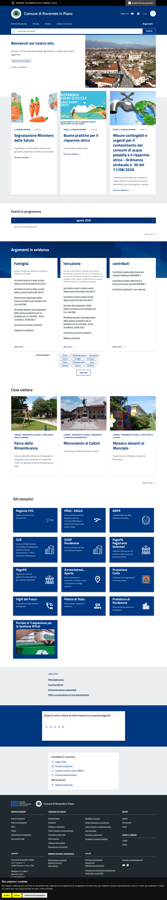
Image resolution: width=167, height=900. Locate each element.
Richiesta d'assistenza (93, 859)
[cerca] (153, 13)
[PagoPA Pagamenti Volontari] (146, 549)
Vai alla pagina (21, 157)
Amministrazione (18, 811)
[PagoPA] (49, 579)
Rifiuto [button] (17, 895)
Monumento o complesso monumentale (83, 436)
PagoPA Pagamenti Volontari (119, 543)
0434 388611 (70, 770)
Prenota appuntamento (66, 775)
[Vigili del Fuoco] (49, 605)
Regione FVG (24, 510)
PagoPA (21, 569)
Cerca (149, 31)
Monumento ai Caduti (82, 443)
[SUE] (49, 549)
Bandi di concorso (55, 863)
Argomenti (148, 23)
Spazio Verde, (48, 434)
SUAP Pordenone (71, 541)
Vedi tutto (149, 234)
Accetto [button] (6, 895)
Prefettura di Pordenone (121, 601)
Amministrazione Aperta (76, 571)
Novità (125, 811)
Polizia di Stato (74, 599)
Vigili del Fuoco (26, 599)
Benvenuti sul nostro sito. (33, 43)
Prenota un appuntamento (132, 860)
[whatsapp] (137, 13)
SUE (19, 539)
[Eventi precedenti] (14, 220)
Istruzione (72, 263)
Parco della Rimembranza (26, 445)
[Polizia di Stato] (98, 605)
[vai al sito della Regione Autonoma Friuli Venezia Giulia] (35, 3)
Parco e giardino (21, 437)
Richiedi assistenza (64, 766)
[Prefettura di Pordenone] (146, 605)
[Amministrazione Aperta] (98, 579)
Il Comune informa (22, 129)
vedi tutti (83, 372)
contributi (121, 263)
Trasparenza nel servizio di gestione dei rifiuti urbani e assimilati (100, 872)
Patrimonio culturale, (32, 434)
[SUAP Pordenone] (98, 549)
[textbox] (82, 727)
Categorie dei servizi (57, 811)
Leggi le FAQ (60, 761)
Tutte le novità (18, 67)
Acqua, (67, 129)
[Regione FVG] (49, 520)
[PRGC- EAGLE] (98, 520)
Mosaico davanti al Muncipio (128, 445)
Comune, (18, 434)
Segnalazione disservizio (94, 865)
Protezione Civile (119, 571)
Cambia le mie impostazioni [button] (34, 895)
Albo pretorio (53, 865)
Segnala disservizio (64, 784)
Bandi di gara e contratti (57, 860)
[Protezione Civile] (146, 579)
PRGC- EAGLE (73, 510)
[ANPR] (146, 520)
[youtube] (131, 13)
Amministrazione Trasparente (61, 853)
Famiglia (21, 263)
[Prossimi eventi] (153, 220)
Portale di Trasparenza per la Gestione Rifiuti (34, 624)
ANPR (116, 510)
